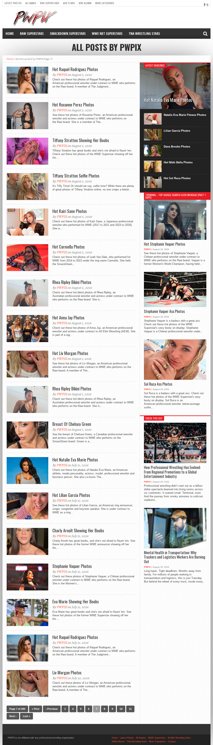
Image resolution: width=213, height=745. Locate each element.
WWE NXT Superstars (107, 33)
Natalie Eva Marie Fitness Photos (185, 114)
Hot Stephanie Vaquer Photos (164, 244)
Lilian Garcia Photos (177, 130)
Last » (26, 716)
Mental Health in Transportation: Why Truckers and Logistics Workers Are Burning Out (174, 557)
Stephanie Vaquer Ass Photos (164, 311)
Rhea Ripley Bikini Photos (71, 282)
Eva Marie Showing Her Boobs (75, 601)
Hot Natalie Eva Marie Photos (75, 459)
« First (35, 709)
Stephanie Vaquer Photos (72, 566)
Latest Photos (13, 3)
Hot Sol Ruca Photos (177, 178)
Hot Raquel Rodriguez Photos (75, 69)
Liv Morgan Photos (67, 672)
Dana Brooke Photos (177, 146)
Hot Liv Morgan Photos (70, 353)
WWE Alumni (85, 3)
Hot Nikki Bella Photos (178, 162)
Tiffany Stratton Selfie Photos (75, 175)
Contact (172, 741)
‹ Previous (52, 709)
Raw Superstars (32, 33)
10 (121, 709)
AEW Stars (69, 3)
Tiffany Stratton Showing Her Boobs (80, 140)
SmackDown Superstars (68, 33)
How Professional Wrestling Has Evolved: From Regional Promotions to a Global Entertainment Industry (172, 472)
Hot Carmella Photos (68, 246)
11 (130, 709)
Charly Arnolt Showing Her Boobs (78, 530)
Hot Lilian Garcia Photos (71, 495)
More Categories (104, 3)
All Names (30, 3)
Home (10, 33)
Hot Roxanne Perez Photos (73, 104)
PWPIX (62, 74)
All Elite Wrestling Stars (179, 737)
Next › (12, 716)
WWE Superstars (49, 3)
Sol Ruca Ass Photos (158, 384)
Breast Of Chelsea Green (71, 423)
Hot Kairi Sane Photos (69, 211)
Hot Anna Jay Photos (68, 317)
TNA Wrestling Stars (144, 33)
